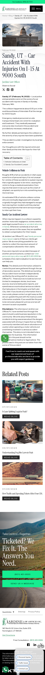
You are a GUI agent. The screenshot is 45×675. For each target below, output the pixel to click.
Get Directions (8, 635)
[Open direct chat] (39, 646)
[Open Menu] (36, 9)
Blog (11, 16)
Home (4, 16)
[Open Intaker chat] (18, 674)
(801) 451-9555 (28, 2)
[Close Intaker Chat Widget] (42, 646)
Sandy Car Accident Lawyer (16, 165)
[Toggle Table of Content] (26, 158)
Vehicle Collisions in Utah (15, 162)
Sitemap (21, 612)
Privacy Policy (34, 612)
